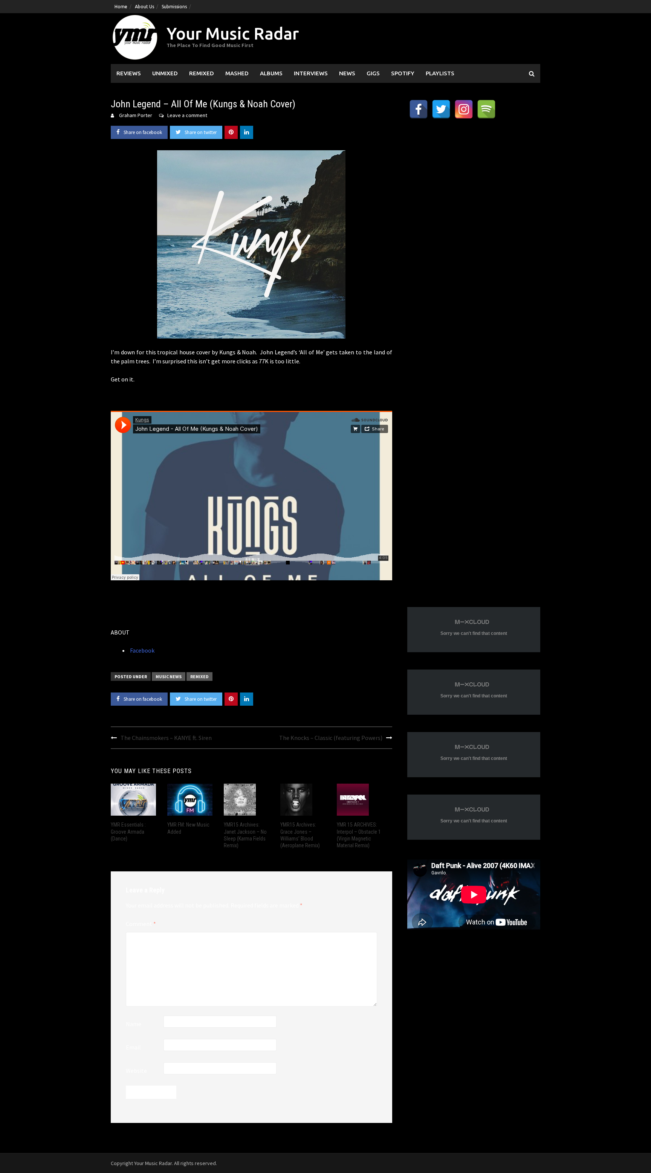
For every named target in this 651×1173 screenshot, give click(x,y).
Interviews (311, 73)
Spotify (402, 73)
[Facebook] (418, 109)
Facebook (141, 650)
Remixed (201, 73)
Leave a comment (187, 115)
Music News (169, 676)
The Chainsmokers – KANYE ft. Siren (166, 737)
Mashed (237, 73)
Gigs (373, 73)
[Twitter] (441, 109)
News (347, 73)
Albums (271, 73)
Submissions (174, 6)
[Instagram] (463, 109)
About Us (144, 6)
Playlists (440, 73)
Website (136, 1070)
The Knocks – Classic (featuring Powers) (330, 737)
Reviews (128, 73)
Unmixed (165, 73)
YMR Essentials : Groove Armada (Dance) (128, 831)
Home (121, 6)
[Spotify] (486, 109)
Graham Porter (135, 115)
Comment (141, 923)
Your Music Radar (233, 33)
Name (133, 1024)
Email (133, 1047)
